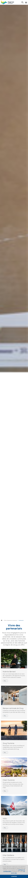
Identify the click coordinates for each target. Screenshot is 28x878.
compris (14, 876)
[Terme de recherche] (22, 2)
